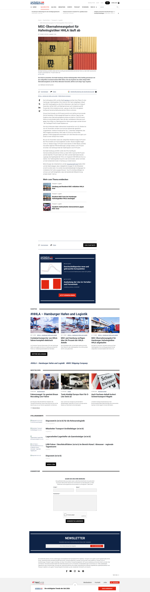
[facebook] (66, 571)
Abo (107, 2)
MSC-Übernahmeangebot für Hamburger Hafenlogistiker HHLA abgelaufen (103, 340)
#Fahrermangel (41, 391)
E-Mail (55, 487)
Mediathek (61, 7)
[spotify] (83, 571)
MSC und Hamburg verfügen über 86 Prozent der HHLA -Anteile (73, 340)
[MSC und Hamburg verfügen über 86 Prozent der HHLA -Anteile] (75, 325)
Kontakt (97, 582)
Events (69, 7)
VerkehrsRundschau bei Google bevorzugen (82, 91)
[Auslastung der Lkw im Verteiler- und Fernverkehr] (51, 284)
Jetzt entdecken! (107, 588)
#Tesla (69, 391)
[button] (75, 584)
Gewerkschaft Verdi (72, 164)
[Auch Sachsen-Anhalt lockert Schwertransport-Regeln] (105, 381)
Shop (97, 2)
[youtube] (71, 571)
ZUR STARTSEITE (90, 245)
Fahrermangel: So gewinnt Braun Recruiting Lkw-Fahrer (44, 395)
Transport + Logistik (56, 20)
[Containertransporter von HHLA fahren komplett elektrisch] (44, 325)
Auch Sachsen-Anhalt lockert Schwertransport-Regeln (103, 395)
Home (39, 20)
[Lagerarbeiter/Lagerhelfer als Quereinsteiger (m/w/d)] (36, 437)
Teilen (54, 91)
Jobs (102, 2)
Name (77, 487)
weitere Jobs (51, 464)
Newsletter (91, 2)
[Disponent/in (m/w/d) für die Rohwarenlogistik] (36, 421)
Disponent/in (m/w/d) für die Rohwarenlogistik (65, 421)
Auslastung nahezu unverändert (71, 287)
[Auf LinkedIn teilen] (39, 107)
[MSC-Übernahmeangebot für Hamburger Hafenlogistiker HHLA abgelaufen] (105, 325)
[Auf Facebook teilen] (39, 100)
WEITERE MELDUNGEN (39, 354)
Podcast (77, 7)
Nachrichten (45, 7)
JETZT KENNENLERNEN (67, 295)
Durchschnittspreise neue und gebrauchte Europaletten (76, 268)
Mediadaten (87, 582)
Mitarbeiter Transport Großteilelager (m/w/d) (65, 429)
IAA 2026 (53, 7)
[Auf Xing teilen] (39, 111)
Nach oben (115, 575)
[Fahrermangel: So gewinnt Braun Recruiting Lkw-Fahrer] (44, 381)
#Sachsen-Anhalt (102, 391)
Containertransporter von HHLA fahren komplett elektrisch (43, 339)
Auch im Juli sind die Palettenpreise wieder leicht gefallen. (77, 271)
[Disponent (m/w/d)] (35, 455)
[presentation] (118, 13)
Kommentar (56, 493)
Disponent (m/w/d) (53, 456)
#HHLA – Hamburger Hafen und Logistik (58, 314)
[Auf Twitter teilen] (39, 104)
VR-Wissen (85, 7)
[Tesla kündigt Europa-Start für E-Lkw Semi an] (75, 381)
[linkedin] (79, 571)
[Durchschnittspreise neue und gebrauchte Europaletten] (51, 268)
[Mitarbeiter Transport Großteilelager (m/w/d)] (36, 429)
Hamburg (67, 100)
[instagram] (75, 571)
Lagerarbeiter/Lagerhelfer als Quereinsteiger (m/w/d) (68, 436)
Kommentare (44, 91)
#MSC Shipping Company (77, 363)
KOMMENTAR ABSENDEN (75, 521)
